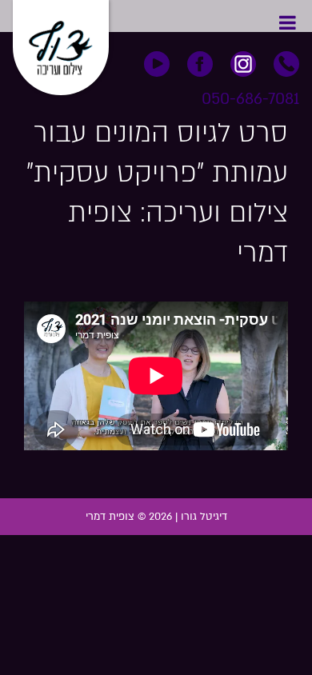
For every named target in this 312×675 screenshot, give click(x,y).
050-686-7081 (250, 99)
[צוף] (61, 42)
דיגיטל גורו (204, 516)
